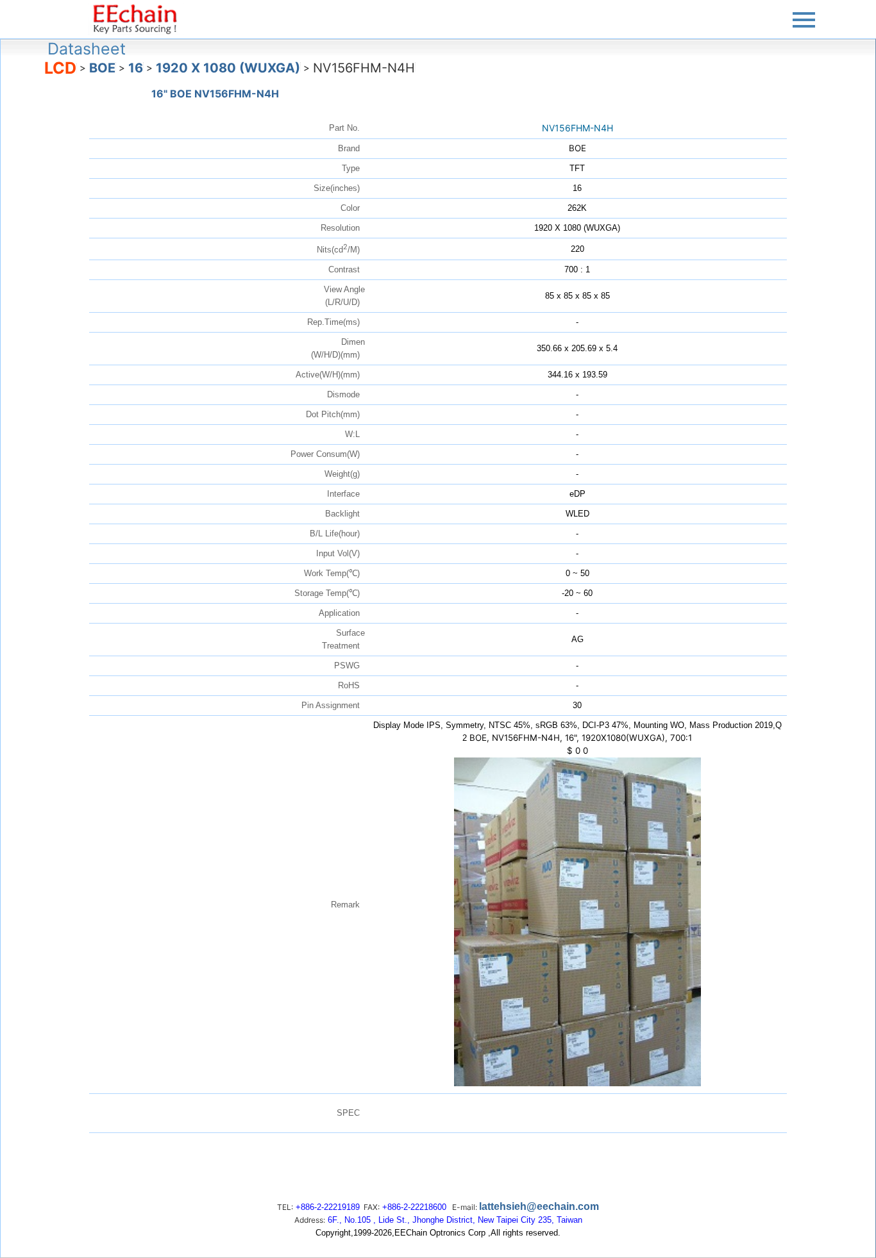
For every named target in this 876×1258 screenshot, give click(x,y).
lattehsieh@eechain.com (539, 1206)
